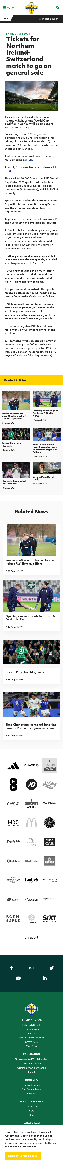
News (32, 1110)
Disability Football (31, 1063)
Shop (31, 1114)
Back (5, 18)
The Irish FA (31, 1106)
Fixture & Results (32, 1084)
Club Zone (31, 1046)
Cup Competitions (31, 1089)
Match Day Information (31, 1037)
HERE (29, 159)
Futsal (31, 1071)
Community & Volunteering (31, 1067)
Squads (31, 1033)
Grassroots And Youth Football (31, 1059)
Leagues (31, 1093)
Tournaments (31, 1029)
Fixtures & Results (31, 1024)
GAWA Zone (31, 1041)
